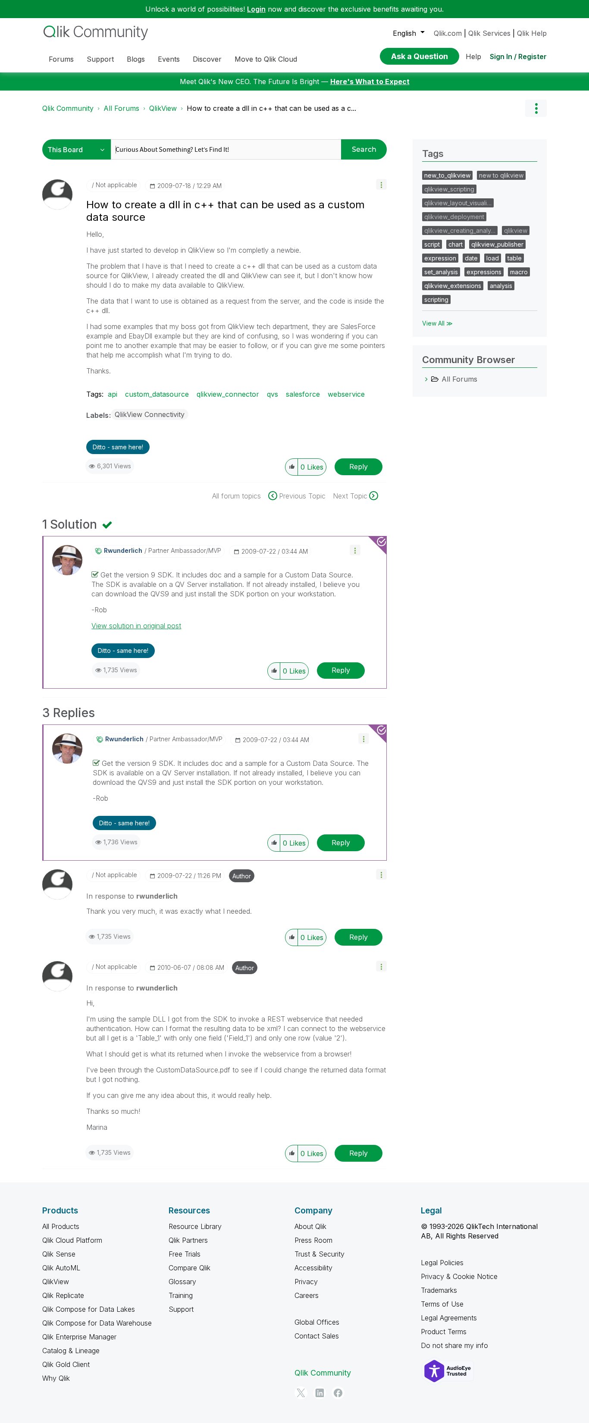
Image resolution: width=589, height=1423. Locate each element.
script (432, 244)
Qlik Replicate (63, 1295)
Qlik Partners (188, 1240)
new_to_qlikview (447, 175)
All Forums (121, 108)
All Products (60, 1226)
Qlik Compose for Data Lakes (88, 1309)
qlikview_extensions (452, 285)
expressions (484, 272)
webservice (346, 394)
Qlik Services (489, 33)
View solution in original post (136, 625)
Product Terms (444, 1331)
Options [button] (536, 108)
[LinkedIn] (319, 1392)
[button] (381, 184)
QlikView (163, 108)
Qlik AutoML (61, 1267)
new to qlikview (501, 175)
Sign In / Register (518, 56)
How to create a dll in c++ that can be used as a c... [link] (271, 108)
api (112, 394)
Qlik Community (68, 108)
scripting (436, 299)
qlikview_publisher (497, 244)
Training (181, 1295)
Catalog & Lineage (71, 1350)
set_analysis (441, 272)
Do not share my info (454, 1345)
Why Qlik (56, 1378)
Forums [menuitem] (61, 59)
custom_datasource (157, 394)
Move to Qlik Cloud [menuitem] (266, 59)
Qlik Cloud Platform (72, 1240)
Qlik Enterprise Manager (79, 1336)
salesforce (303, 394)
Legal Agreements (449, 1317)
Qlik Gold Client (66, 1364)
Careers (306, 1295)
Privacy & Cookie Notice (459, 1276)
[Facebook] (338, 1392)
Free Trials (185, 1254)
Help (473, 56)
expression (440, 258)
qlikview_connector (228, 394)
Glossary (182, 1281)
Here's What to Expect (370, 81)
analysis (501, 285)
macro (519, 272)
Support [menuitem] (100, 59)
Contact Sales (316, 1336)
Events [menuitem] (169, 59)
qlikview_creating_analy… (459, 230)
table (515, 258)
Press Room (313, 1240)
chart (455, 244)
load (492, 258)
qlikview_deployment (454, 216)
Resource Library (195, 1226)
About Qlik (310, 1226)
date (471, 258)
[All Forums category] (426, 379)
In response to (132, 896)
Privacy (306, 1281)
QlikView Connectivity (150, 414)
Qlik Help (532, 33)
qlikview (515, 230)
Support (181, 1309)
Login (256, 9)
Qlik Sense (58, 1254)
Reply (358, 466)
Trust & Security (319, 1254)
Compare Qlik (189, 1267)
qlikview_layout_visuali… (458, 203)
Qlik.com (448, 33)
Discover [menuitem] (207, 59)
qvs (272, 394)
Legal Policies (442, 1262)
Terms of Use (442, 1304)
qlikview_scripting (449, 189)
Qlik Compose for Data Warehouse (97, 1323)
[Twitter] (300, 1392)
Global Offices (316, 1322)
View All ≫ (437, 323)
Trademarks (439, 1290)
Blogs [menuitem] (136, 59)
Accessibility (313, 1267)
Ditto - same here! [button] (118, 447)
